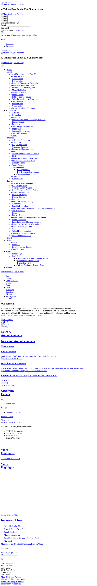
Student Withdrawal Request (23, 233)
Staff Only (16, 256)
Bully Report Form (19, 145)
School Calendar (18, 163)
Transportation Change (26, 174)
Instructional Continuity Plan (23, 88)
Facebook (10, 44)
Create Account (20, 30)
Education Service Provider (23, 85)
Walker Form (17, 179)
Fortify (15, 151)
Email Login (17, 254)
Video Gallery (17, 106)
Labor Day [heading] (10, 404)
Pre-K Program (18, 122)
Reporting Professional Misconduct (26, 224)
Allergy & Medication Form (23, 183)
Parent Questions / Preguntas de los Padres (29, 217)
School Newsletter (19, 133)
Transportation (18, 167)
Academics (11, 110)
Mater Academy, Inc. (12, 535)
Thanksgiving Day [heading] (13, 412)
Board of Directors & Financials (25, 83)
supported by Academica (11, 584)
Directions (16, 245)
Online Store (8, 284)
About (9, 72)
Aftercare (16, 113)
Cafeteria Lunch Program (22, 188)
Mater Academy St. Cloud (11, 544)
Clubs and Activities (20, 147)
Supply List (16, 129)
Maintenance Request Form (28, 261)
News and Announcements (18, 341)
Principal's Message (10, 293)
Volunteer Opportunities (21, 236)
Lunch (9, 238)
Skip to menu (19, 272)
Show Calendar (7, 417)
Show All (5, 420)
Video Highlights (8, 451)
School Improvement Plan (22, 126)
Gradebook (16, 204)
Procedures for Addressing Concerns (26, 222)
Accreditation (17, 79)
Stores (9, 267)
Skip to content (7, 272)
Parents (10, 181)
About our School (19, 76)
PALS (14, 213)
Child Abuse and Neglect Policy (25, 190)
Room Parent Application (22, 226)
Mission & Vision (19, 92)
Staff (9, 251)
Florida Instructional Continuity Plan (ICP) (29, 120)
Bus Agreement (23, 170)
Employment (11, 296)
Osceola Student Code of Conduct (25, 154)
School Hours (17, 104)
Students (10, 138)
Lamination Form (24, 263)
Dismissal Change (19, 195)
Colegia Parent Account (21, 192)
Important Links (11, 520)
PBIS (14, 156)
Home (9, 69)
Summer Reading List (21, 131)
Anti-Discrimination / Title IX (24, 74)
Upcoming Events (7, 392)
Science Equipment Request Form (30, 265)
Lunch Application (11, 532)
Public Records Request (21, 97)
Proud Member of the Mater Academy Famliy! (22, 538)
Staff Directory (18, 249)
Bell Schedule (17, 81)
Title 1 (14, 135)
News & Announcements (11, 333)
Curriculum (16, 115)
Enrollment (16, 199)
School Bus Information (21, 231)
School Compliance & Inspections (25, 99)
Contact (10, 240)
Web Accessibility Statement (23, 108)
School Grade (17, 101)
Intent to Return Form (20, 206)
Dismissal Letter (18, 197)
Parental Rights (18, 215)
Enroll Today (8, 277)
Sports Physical (18, 165)
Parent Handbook (19, 220)
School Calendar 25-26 (13, 526)
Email (3, 25)
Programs (16, 124)
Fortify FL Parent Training (22, 201)
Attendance (16, 142)
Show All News (7, 385)
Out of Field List (18, 210)
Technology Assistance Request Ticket (32, 258)
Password (5, 28)
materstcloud (6, 2)
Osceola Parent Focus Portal (15, 529)
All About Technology (21, 140)
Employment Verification (22, 247)
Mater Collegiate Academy (11, 577)
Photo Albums (17, 94)
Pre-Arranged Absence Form (23, 160)
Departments (17, 117)
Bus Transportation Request (28, 172)
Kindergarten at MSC (9, 515)
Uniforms (16, 176)
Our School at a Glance (10, 459)
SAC (14, 229)
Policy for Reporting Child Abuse (25, 158)
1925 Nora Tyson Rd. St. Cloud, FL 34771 (9, 553)
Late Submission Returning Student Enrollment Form (33, 208)
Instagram (10, 46)
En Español (5, 35)
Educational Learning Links (23, 149)
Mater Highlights (19, 90)
